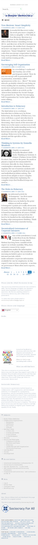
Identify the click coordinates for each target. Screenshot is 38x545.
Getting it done (9, 429)
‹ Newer (6, 272)
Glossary (7, 438)
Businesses (10, 422)
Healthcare (9, 424)
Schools (9, 427)
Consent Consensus (17, 532)
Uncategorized (9, 453)
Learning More (8, 450)
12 (8, 274)
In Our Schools (11, 434)
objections (17, 536)
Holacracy (9, 445)
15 (17, 274)
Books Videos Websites (11, 419)
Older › (28, 274)
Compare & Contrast (13, 441)
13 (11, 274)
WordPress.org (9, 488)
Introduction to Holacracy (13, 106)
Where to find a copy (23, 359)
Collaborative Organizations (13, 420)
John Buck (7, 536)
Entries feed (8, 485)
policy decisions (29, 535)
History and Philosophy (11, 439)
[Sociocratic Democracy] (19, 15)
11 (34, 272)
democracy (5, 535)
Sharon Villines (9, 28)
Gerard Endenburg (8, 533)
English (7, 310)
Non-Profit (9, 426)
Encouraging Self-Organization (15, 64)
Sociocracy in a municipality (13, 465)
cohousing (31, 532)
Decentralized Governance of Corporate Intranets (14, 229)
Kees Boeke (22, 533)
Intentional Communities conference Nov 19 (18, 463)
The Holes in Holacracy (12, 189)
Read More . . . (7, 60)
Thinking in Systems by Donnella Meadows (16, 144)
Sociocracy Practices (13, 448)
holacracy (16, 535)
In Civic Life (10, 431)
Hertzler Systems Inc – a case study (16, 466)
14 (14, 274)
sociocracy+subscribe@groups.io (12, 300)
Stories (6, 452)
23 (23, 274)
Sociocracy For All (27, 502)
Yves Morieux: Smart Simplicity (15, 25)
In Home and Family (12, 432)
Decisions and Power (13, 443)
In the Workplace (11, 436)
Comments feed (9, 486)
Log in (6, 483)
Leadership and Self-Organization (17, 446)
